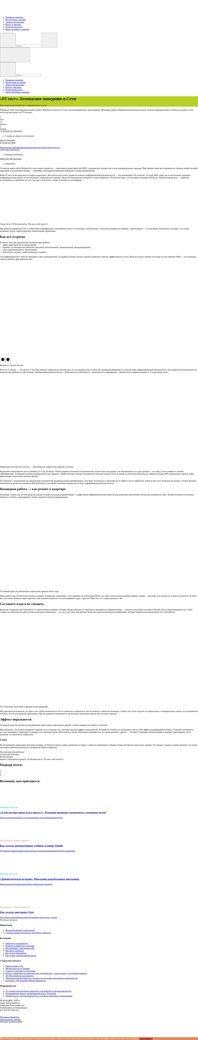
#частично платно (48, 917)
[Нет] (154, 1039)
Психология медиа (13, 27)
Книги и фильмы (13, 24)
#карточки (37, 851)
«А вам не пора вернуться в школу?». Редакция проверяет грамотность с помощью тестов (53, 812)
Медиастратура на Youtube (17, 968)
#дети (13, 884)
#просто (59, 851)
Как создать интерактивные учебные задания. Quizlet (31, 845)
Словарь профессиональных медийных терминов (28, 933)
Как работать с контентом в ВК (19, 948)
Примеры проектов (14, 17)
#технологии (54, 147)
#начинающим (48, 851)
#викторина (5, 818)
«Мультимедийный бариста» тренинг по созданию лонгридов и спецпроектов (41, 978)
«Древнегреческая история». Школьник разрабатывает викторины (39, 879)
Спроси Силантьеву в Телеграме (20, 971)
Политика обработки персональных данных (10, 1018)
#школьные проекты (43, 884)
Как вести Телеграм (14, 951)
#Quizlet (3, 851)
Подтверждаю (146, 1039)
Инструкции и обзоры (15, 20)
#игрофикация (14, 851)
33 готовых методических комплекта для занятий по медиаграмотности (38, 991)
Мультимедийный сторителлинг (20, 930)
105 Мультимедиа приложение (19, 976)
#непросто (21, 917)
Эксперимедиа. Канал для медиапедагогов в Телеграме (30, 993)
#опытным (31, 917)
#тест (45, 147)
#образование (52, 818)
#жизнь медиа (39, 818)
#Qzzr (2, 917)
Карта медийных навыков (17, 29)
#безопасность (6, 147)
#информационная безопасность (28, 147)
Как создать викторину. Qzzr (17, 912)
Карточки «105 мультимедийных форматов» (25, 981)
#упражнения (69, 851)
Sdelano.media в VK (14, 966)
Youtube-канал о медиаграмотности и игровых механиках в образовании (38, 996)
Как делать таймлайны (15, 953)
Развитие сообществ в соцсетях (19, 946)
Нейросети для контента (16, 943)
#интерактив (26, 851)
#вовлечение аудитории (22, 818)
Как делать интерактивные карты (20, 955)
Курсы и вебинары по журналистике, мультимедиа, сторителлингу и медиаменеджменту (46, 973)
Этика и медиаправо (14, 22)
